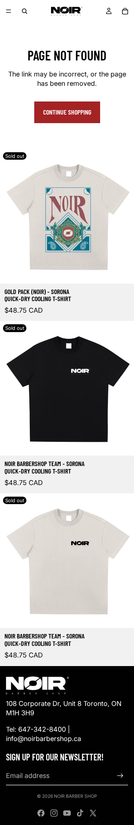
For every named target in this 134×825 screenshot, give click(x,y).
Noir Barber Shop (75, 796)
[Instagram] (54, 813)
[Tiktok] (80, 813)
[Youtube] (67, 813)
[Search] (24, 11)
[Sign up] (120, 776)
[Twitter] (93, 813)
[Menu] (8, 11)
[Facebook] (40, 813)
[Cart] (125, 11)
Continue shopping (67, 112)
